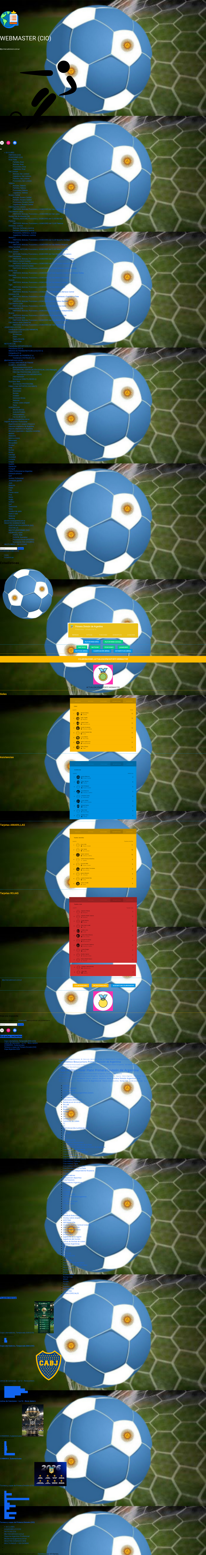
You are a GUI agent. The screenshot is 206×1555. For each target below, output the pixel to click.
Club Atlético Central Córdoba (20, 261)
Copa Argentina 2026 (12, 1049)
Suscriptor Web (14, 381)
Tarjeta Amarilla (18, 339)
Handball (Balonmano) (72, 1215)
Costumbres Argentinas (72, 1182)
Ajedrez (11, 433)
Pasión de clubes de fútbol (73, 1263)
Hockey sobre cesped (71, 1218)
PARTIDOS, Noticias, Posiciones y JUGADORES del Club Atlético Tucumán (40, 320)
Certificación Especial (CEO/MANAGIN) (23, 330)
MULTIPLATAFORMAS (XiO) (19, 530)
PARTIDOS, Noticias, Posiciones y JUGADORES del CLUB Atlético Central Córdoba (44, 263)
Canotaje (12, 455)
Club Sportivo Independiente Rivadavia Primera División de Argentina (78, 1076)
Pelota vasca (13, 492)
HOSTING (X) (13, 528)
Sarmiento (12, 275)
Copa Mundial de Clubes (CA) (107, 1076)
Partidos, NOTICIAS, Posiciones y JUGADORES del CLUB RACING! (38, 219)
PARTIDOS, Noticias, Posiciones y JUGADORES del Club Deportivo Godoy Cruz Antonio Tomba (48, 273)
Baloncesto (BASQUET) (72, 1100)
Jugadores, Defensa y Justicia (24, 235)
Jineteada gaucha (15, 481)
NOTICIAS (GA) (69, 1255)
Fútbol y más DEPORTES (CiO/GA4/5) (23, 386)
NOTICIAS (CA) (10, 344)
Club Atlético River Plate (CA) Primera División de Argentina (75, 1067)
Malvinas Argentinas (71, 1244)
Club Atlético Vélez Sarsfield (114, 1073)
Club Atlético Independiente (74, 1149)
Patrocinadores (18, 415)
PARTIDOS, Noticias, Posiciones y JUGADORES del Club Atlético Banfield (40, 301)
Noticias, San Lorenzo (21, 174)
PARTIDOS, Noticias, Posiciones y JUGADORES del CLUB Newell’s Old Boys (41, 240)
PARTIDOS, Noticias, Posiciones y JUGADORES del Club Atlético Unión (39, 325)
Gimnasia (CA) (14, 294)
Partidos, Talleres (19, 188)
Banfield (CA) (13, 299)
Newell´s (12, 238)
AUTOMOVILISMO (70, 1097)
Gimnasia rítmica (19, 398)
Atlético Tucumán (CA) (17, 318)
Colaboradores (69, 1175)
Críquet (11, 462)
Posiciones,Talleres (20, 190)
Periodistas (67, 1270)
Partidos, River (18, 162)
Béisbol (11, 445)
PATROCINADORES (100, 985)
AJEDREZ (66, 1086)
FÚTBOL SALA (68, 1204)
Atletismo (12, 436)
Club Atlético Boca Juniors (123, 1059)
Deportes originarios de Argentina (21, 426)
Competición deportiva (72, 1178)
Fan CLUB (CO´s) (19, 417)
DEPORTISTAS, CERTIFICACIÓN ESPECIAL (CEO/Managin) (35, 370)
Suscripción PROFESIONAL (23, 384)
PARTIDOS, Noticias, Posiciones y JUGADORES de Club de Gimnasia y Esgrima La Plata (46, 297)
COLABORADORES (80, 985)
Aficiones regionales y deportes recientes (24, 431)
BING (65, 1107)
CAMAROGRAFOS (110, 1059)
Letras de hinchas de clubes (74, 1241)
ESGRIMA (66, 1192)
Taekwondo (13, 507)
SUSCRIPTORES (19, 412)
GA (59, 1078)
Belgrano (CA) (14, 242)
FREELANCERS (137, 1076)
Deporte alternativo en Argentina (21, 429)
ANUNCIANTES (18, 410)
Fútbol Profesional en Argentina (20, 471)
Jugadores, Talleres (20, 193)
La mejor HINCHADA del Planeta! (21, 363)
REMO (65, 1279)
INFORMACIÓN (81, 1078)
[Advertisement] (43, 137)
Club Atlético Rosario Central (67, 1073)
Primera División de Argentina (67, 1081)
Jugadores (67, 1232)
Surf (10, 504)
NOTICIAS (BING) (81, 651)
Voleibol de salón (15, 511)
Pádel (11, 488)
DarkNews (42, 1554)
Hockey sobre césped (21, 403)
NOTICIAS (95, 647)
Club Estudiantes (15, 256)
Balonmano (17, 391)
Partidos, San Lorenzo (21, 179)
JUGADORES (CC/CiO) (12, 327)
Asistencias (17, 334)
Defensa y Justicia (16, 226)
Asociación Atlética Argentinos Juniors (69, 1059)
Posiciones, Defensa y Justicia (24, 233)
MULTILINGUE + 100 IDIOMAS (15, 544)
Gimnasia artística (15, 474)
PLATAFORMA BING (92, 642)
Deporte (118, 1076)
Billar (10, 448)
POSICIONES (109, 647)
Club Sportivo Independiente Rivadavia (78, 1170)
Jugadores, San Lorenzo (22, 176)
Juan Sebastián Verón (71, 1229)
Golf (10, 476)
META (65, 1246)
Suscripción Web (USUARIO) (23, 542)
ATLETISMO (68, 1095)
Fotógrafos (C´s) (15, 353)
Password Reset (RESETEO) (23, 540)
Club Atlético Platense (72, 1154)
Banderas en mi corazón (73, 1102)
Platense (12, 221)
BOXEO (66, 1111)
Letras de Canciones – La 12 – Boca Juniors (21, 1043)
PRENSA (109, 1078)
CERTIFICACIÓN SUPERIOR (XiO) (21, 525)
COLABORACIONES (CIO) (9, 551)
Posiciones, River (19, 167)
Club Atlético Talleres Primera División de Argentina (90, 1073)
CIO (64, 1135)
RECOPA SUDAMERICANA (136, 1081)
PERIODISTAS (102, 1078)
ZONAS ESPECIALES (71, 1293)
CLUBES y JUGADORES (17, 365)
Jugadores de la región (72, 1237)
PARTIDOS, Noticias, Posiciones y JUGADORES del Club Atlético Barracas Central (43, 292)
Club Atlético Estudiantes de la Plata (77, 1145)
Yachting (12, 518)
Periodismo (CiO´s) (16, 348)
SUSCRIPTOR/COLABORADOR (123, 985)
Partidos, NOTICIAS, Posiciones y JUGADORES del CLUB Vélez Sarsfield (40, 249)
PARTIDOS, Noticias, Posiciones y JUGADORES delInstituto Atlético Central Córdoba (44, 268)
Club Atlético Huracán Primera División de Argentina (73, 1064)
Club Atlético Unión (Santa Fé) (20, 322)
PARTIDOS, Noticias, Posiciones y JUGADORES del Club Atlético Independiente (43, 311)
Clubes (66, 1173)
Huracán (12, 280)
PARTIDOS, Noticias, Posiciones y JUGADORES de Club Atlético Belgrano (40, 245)
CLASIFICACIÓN (69, 1140)
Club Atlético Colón (16, 304)
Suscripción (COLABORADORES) (29, 374)
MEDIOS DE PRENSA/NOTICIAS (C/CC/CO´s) (26, 351)
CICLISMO (67, 1133)
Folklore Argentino (127, 1076)
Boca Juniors (13, 252)
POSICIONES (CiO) (16, 157)
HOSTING (67, 1220)
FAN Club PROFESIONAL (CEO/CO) (26, 372)
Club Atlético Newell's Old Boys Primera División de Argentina (106, 1064)
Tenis (15, 405)
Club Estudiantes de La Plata (74, 1168)
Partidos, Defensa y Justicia (23, 230)
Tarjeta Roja (17, 341)
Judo (10, 483)
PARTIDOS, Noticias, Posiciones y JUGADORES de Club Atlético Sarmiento (41, 278)
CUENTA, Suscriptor (20, 537)
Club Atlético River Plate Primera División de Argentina (99, 1070)
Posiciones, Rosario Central (23, 202)
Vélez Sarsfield (14, 247)
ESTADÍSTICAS (69, 1194)
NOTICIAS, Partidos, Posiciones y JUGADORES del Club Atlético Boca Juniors (42, 254)
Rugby (11, 499)
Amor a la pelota (69, 1088)
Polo (10, 495)
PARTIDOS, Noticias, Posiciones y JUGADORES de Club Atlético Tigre (39, 287)
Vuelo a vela (13, 514)
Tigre (10, 285)
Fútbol (144, 1076)
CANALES (67, 1119)
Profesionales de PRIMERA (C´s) (21, 356)
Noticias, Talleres (19, 186)
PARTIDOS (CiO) (15, 155)
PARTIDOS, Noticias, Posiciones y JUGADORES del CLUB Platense (38, 223)
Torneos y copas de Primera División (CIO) (20, 1047)
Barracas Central (15, 289)
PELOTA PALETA (69, 1267)
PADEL (65, 1258)
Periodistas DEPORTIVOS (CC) (20, 346)
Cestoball (12, 457)
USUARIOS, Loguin (16, 533)
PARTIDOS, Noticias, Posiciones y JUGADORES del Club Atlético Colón (39, 306)
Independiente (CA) (16, 308)
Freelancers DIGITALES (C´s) (24, 358)
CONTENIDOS (68, 1180)
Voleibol (16, 396)
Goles (15, 337)
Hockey (74, 1078)
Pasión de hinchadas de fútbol (75, 1265)
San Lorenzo (13, 171)
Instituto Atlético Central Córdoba (21, 266)
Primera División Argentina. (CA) (126, 1078)
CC (64, 1123)
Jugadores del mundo (71, 1239)
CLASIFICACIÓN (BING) (101, 651)
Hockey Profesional (16, 478)
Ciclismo (12, 459)
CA (104, 1059)
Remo (11, 497)
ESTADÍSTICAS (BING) (123, 651)
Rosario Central (14, 195)
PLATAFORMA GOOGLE (113, 642)
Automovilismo (14, 438)
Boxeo (11, 452)
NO (64, 1251)
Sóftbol (11, 502)
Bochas (15, 393)
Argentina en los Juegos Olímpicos (22, 424)
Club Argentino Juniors (17, 207)
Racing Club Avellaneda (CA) (19, 216)
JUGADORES (123, 647)
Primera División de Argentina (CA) (89, 1081)
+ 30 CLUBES (9, 153)
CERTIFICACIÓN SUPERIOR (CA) (75, 1128)
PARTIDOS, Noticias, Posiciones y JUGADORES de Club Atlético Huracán (40, 282)
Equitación (12, 466)
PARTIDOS (82, 647)
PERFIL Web (17, 535)
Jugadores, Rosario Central (23, 204)
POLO (65, 1272)
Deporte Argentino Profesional (15, 422)
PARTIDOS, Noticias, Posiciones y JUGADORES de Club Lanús (36, 214)
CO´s (65, 1185)
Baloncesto (17, 389)
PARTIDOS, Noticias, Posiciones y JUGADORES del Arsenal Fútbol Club (39, 315)
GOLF (65, 1213)
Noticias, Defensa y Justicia (23, 228)
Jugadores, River (19, 169)
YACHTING (67, 1291)
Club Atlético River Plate (131, 1064)
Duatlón (11, 464)
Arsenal (11, 313)
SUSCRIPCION (14, 407)
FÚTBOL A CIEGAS (70, 1201)
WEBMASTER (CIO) (25, 38)
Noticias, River (18, 164)
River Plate (13, 160)
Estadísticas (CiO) (15, 332)
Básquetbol (13, 443)
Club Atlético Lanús (16, 212)
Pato (10, 490)
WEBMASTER (68, 1288)
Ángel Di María (69, 1090)
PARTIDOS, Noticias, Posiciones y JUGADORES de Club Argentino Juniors (40, 209)
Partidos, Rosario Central (22, 200)
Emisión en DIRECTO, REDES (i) (24, 379)
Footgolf (12, 469)
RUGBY (66, 1281)
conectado (22, 1020)
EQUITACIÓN (68, 1189)
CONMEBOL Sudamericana (14, 1045)
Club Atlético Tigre (70, 1163)
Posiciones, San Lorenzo (22, 181)
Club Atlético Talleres (71, 1161)
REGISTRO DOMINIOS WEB (14, 523)
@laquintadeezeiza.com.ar (23, 367)
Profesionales (68, 1274)
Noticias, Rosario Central (22, 197)
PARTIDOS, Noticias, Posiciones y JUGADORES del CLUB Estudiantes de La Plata (43, 259)
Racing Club (124, 1081)
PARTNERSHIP (18, 377)
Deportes (67, 1187)
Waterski (12, 516)
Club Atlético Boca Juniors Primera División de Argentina (90, 1061)
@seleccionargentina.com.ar (19, 419)
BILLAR (66, 1104)
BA (81, 1059)
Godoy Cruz (13, 271)
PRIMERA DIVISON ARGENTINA (110, 1081)
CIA (64, 1130)
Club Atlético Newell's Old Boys (75, 1152)
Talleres (12, 183)
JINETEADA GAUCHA (71, 1227)
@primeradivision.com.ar (13, 360)
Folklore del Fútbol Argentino (75, 1196)
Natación (16, 400)
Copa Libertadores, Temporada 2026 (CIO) (20, 1041)
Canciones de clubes (71, 1121)
